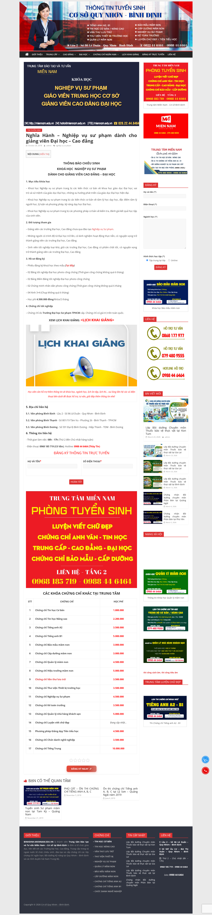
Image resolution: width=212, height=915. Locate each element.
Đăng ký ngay (79, 768)
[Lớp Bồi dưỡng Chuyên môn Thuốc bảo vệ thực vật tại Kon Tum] (165, 400)
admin (49, 145)
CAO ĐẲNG (68, 54)
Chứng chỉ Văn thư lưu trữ (50, 679)
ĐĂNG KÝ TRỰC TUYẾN (153, 54)
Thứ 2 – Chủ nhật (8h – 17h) (173, 859)
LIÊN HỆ (172, 54)
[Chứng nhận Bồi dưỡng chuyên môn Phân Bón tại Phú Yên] (152, 512)
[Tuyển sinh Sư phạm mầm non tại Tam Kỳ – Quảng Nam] (42, 787)
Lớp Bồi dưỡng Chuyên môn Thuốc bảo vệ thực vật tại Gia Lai (175, 449)
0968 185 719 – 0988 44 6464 (174, 866)
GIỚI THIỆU (37, 54)
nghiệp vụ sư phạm (63, 145)
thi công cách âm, (152, 672)
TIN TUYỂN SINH (34, 130)
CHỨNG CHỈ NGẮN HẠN (104, 54)
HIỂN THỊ (44, 154)
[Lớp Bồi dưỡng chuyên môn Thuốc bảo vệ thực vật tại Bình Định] (152, 477)
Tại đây (70, 265)
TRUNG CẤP (51, 54)
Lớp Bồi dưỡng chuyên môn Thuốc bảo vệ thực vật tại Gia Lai (175, 465)
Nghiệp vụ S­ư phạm (102, 229)
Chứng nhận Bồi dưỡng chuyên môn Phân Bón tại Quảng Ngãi (175, 499)
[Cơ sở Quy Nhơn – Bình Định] (27, 54)
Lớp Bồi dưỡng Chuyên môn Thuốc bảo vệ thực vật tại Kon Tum (166, 430)
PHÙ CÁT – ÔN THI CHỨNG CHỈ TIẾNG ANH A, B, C (81, 790)
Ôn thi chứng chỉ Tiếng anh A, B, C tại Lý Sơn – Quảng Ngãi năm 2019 (120, 791)
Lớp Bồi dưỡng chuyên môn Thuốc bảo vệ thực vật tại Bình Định (175, 481)
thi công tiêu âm (170, 672)
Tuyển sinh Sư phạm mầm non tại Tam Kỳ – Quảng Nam (42, 811)
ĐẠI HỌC (83, 54)
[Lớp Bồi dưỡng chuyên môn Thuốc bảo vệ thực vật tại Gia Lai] (152, 461)
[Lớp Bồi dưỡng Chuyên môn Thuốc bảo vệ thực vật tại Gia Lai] (152, 445)
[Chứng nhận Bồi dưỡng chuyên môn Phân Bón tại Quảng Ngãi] (152, 493)
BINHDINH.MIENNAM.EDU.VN (38, 841)
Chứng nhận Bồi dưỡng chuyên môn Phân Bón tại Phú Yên (175, 516)
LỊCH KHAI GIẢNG (130, 54)
